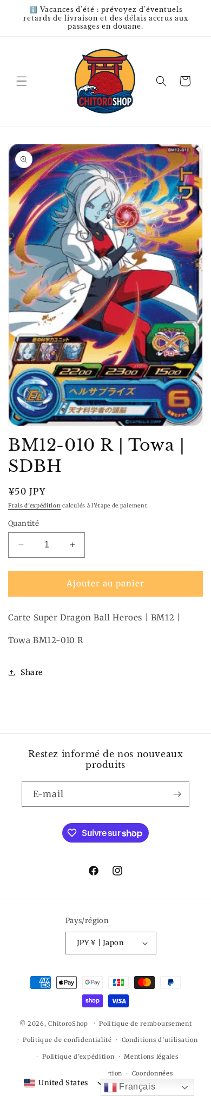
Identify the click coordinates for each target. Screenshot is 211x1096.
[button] (22, 81)
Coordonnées (152, 1073)
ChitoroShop (68, 1023)
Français (136, 1086)
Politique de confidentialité (67, 1040)
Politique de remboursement (145, 1023)
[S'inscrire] (177, 794)
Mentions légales (151, 1056)
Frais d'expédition (34, 505)
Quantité (23, 523)
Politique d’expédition (78, 1056)
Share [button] (32, 672)
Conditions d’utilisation (160, 1040)
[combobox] (56, 1083)
